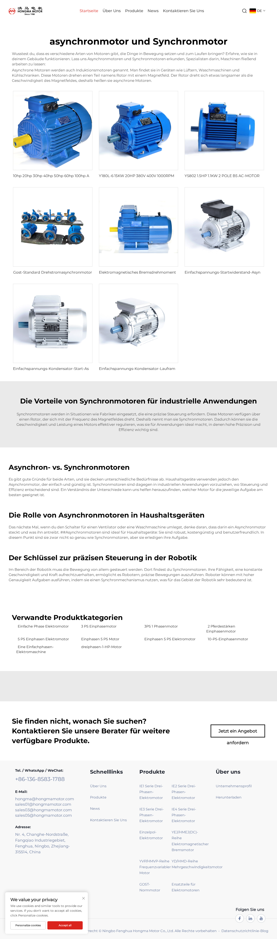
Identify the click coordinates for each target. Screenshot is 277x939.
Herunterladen (229, 797)
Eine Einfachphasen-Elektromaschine (35, 649)
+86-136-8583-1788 (40, 779)
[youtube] (261, 918)
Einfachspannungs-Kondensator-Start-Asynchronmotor (64, 368)
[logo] (25, 10)
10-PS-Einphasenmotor (228, 639)
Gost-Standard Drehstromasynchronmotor (52, 272)
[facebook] (239, 918)
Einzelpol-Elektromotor (151, 835)
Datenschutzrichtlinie (240, 931)
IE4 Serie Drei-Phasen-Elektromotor (184, 815)
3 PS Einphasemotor (98, 626)
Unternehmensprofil (234, 786)
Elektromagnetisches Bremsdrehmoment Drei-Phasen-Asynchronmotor (165, 272)
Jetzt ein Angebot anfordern (238, 732)
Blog (264, 931)
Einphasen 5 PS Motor (100, 639)
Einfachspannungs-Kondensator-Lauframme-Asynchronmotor (156, 368)
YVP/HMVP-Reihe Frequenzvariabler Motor (155, 867)
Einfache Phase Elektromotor (43, 626)
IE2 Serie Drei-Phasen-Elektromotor (184, 792)
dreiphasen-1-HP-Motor (101, 647)
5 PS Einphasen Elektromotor (43, 639)
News (153, 10)
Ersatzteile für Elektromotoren (186, 887)
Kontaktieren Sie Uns (183, 10)
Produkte (134, 10)
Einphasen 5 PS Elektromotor (169, 639)
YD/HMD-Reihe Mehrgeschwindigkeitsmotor (187, 864)
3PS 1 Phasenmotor (161, 626)
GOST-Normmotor (149, 887)
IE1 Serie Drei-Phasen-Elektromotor (151, 792)
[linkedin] (250, 918)
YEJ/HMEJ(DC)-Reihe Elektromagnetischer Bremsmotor (187, 841)
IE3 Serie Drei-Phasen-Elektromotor (151, 815)
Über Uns (112, 10)
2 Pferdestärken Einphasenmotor (221, 628)
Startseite (89, 10)
